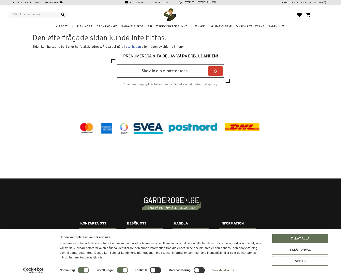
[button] (299, 14)
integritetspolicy (206, 84)
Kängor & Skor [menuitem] (132, 26)
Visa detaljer (220, 270)
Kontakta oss (137, 2)
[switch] (122, 270)
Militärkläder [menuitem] (81, 26)
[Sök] (63, 14)
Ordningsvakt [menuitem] (107, 26)
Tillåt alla (300, 238)
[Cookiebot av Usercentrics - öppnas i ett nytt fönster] (33, 270)
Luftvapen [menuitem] (199, 26)
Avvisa (300, 260)
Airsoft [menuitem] (62, 26)
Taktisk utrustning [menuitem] (250, 26)
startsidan (133, 47)
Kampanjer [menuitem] (276, 26)
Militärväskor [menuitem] (221, 26)
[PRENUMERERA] (221, 72)
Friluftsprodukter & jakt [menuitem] (167, 26)
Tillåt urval (300, 249)
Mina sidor (161, 2)
